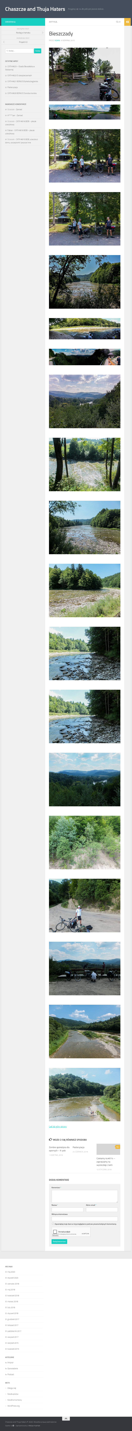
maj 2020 (11, 1272)
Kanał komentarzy (14, 1400)
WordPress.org (13, 1406)
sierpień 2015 (12, 1343)
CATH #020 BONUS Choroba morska (21, 93)
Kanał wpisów (12, 1394)
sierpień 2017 (12, 1337)
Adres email (91, 1205)
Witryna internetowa (60, 1214)
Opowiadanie (12, 1368)
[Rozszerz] (127, 22)
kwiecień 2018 (13, 1295)
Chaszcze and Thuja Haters (35, 9)
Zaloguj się (11, 1388)
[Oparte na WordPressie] (13, 1425)
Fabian (10, 130)
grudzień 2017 (13, 1319)
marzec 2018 (12, 1301)
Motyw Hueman (34, 1426)
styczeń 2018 (12, 1313)
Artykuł (53, 22)
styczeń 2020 (12, 1278)
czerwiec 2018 (13, 1284)
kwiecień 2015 (13, 1349)
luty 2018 (11, 1307)
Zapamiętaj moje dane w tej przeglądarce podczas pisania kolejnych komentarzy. (86, 1224)
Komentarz (56, 1187)
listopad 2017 (12, 1325)
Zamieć (19, 109)
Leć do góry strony (58, 1126)
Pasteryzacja (78, 1147)
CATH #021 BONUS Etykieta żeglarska (22, 81)
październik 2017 (14, 1331)
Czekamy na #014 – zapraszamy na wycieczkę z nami (106, 1161)
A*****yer (11, 115)
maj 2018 (11, 1290)
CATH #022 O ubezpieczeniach (19, 75)
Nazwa (55, 1205)
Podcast (10, 1374)
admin (57, 40)
